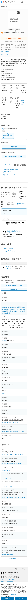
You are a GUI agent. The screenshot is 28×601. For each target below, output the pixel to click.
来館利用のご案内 (20, 204)
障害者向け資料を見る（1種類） (14, 157)
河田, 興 (4, 341)
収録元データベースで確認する (15, 38)
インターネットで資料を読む (8, 579)
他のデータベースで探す (10, 175)
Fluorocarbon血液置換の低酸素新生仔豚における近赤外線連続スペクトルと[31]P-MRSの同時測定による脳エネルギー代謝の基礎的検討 (14, 310)
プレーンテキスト (8, 267)
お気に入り (5, 166)
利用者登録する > (5, 51)
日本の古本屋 (7, 249)
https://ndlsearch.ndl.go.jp (10, 422)
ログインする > (5, 54)
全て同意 (21, 598)
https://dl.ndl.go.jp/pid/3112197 (11, 463)
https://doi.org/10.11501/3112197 (12, 454)
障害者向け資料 (6, 470)
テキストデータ (6, 478)
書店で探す (14, 147)
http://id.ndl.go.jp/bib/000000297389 (13, 431)
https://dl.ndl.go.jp (7, 554)
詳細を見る (22, 102)
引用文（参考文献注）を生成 (11, 169)
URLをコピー (9, 166)
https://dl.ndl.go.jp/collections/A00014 (13, 497)
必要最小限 (7, 598)
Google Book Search (10, 251)
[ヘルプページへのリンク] (15, 30)
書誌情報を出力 (8, 172)
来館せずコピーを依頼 (7, 136)
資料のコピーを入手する (7, 581)
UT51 (3, 394)
